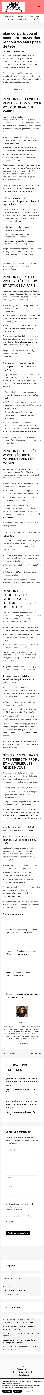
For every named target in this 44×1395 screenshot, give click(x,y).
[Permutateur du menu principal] (39, 7)
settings (31, 1387)
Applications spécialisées (16, 234)
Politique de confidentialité (22, 1372)
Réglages (28, 1391)
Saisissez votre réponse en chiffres (19, 1216)
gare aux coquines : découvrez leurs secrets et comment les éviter (22, 1081)
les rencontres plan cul (22, 815)
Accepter (7, 1391)
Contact (22, 1366)
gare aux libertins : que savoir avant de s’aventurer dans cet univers (21, 1104)
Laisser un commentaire (15, 1089)
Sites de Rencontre (11, 1294)
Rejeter (17, 1391)
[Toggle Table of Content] (26, 89)
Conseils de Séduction (12, 1278)
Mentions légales (22, 1375)
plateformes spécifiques (13, 818)
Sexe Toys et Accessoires (14, 1290)
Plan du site (22, 1369)
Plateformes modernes (14, 227)
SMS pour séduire (21, 658)
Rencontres (7, 1286)
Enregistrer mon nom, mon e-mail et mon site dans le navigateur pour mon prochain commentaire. (20, 1207)
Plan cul (8, 16)
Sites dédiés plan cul (14, 241)
